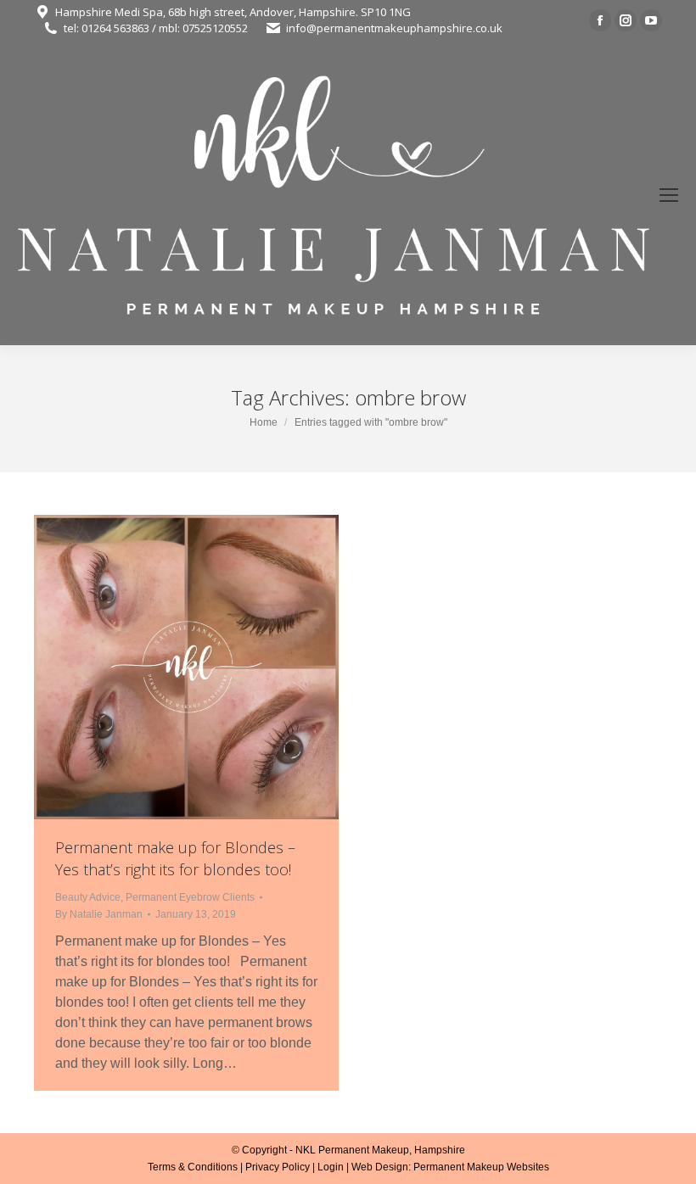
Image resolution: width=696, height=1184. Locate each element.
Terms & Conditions (193, 1167)
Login (330, 1167)
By (99, 914)
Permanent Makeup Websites (481, 1167)
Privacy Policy (277, 1167)
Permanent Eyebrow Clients (190, 897)
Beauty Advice (88, 897)
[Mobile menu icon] (669, 195)
